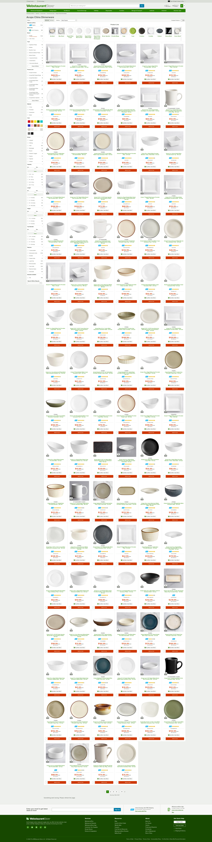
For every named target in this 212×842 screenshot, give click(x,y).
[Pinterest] (45, 827)
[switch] (183, 20)
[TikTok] (40, 827)
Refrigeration (53, 10)
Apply (35, 171)
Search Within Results (33, 281)
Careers (147, 825)
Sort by (58, 20)
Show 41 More (35, 100)
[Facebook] (36, 827)
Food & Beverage (81, 10)
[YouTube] (32, 827)
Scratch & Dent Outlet (120, 823)
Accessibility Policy (156, 839)
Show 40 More (35, 66)
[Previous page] (104, 791)
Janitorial (151, 10)
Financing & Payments (151, 827)
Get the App (41, 1)
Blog (116, 821)
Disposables (109, 10)
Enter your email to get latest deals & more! (37, 809)
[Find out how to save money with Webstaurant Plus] (52, 70)
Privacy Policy (138, 839)
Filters (28, 20)
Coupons (117, 827)
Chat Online (178, 828)
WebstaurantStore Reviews (121, 831)
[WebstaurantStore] (47, 818)
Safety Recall (118, 833)
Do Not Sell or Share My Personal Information (174, 839)
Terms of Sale (129, 839)
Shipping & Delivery (180, 830)
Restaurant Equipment (36, 10)
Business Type (177, 10)
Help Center (31, 1)
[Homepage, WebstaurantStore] (40, 6)
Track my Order (180, 825)
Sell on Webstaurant (150, 831)
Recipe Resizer (89, 829)
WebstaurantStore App (90, 825)
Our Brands (148, 823)
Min (28, 167)
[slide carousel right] (180, 33)
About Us (147, 821)
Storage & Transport (137, 10)
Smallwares (67, 10)
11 (121, 791)
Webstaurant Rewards (90, 823)
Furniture (121, 10)
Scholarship (148, 829)
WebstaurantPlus (89, 821)
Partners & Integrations (91, 831)
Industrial (164, 10)
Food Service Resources (121, 829)
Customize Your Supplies (91, 827)
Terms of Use (146, 839)
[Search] (41, 283)
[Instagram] (27, 827)
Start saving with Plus (140, 811)
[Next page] (124, 791)
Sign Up (117, 809)
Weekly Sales (118, 825)
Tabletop (96, 10)
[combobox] (105, 5)
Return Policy (148, 833)
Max (37, 167)
